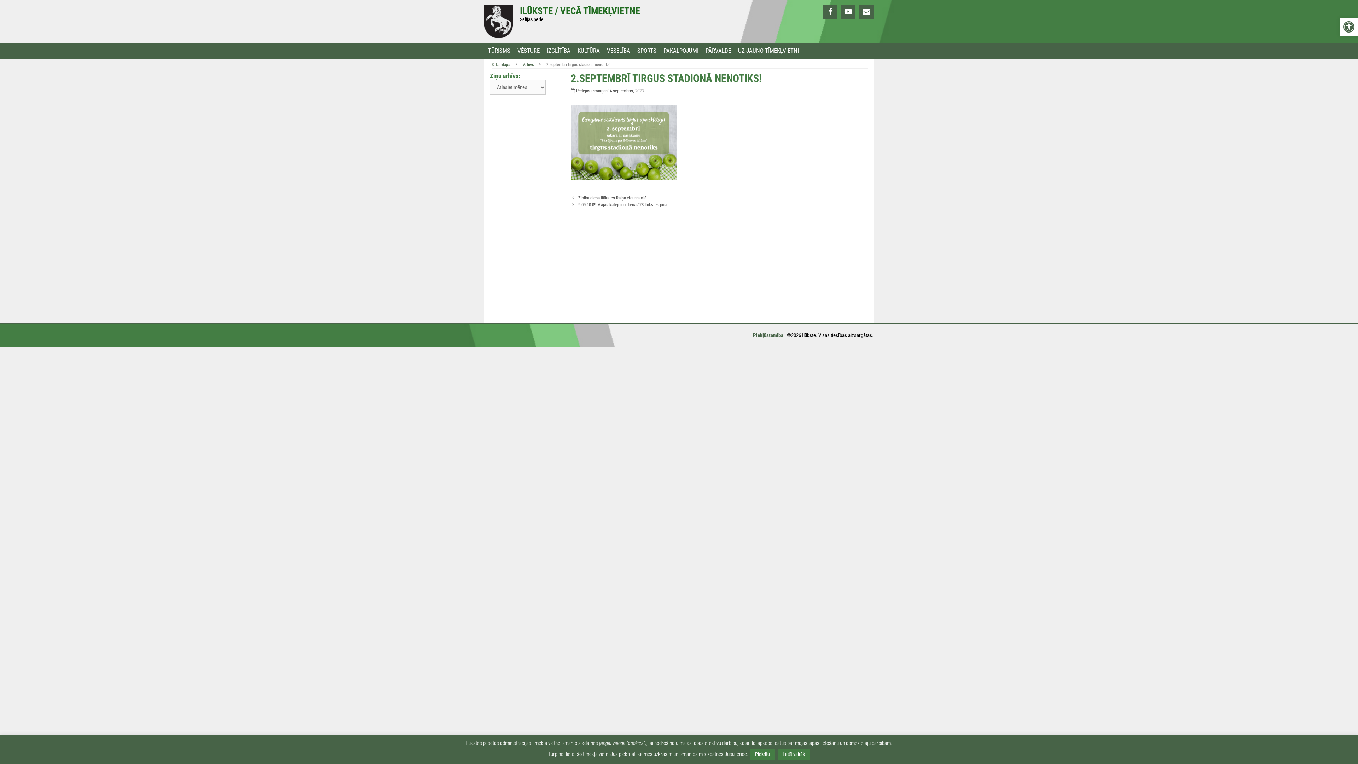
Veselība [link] (618, 50)
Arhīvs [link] (528, 64)
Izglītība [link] (558, 50)
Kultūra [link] (589, 50)
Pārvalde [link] (718, 50)
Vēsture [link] (528, 50)
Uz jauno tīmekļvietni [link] (768, 50)
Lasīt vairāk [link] (794, 754)
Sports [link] (646, 50)
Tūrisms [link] (499, 50)
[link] (1349, 27)
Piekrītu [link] (762, 754)
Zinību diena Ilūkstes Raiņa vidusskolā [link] (612, 198)
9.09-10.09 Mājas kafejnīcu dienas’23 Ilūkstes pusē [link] (623, 204)
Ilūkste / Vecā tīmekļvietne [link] (580, 11)
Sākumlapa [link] (501, 64)
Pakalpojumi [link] (680, 50)
